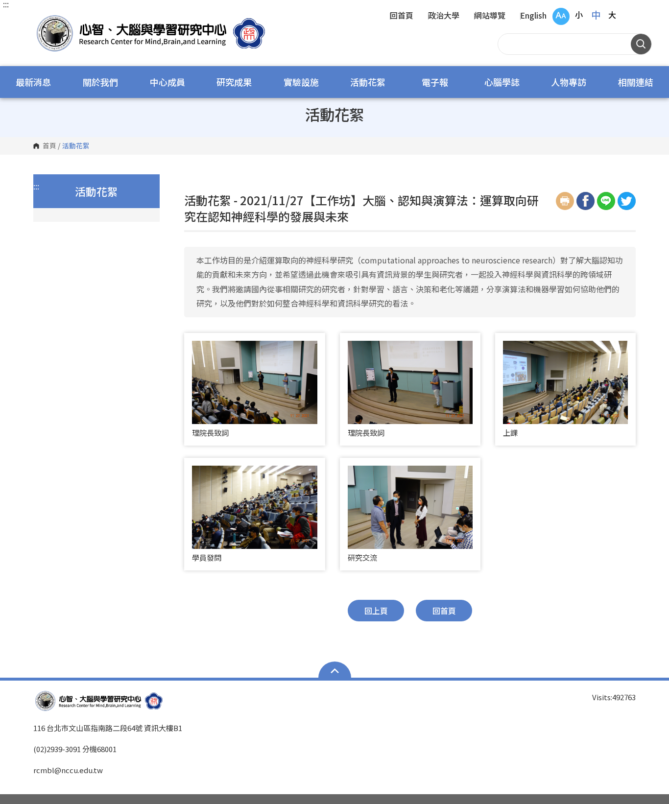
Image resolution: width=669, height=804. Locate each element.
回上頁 (376, 610)
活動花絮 (367, 81)
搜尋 (641, 44)
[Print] (565, 201)
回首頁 (401, 16)
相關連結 (635, 81)
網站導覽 (489, 16)
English (533, 16)
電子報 (435, 81)
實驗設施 (301, 81)
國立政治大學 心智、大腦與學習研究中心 (43, 19)
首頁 (49, 145)
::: (6, 4)
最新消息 (33, 81)
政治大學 (443, 16)
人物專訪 (568, 81)
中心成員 (167, 81)
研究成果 (234, 81)
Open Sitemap (334, 671)
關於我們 (100, 81)
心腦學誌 (502, 81)
